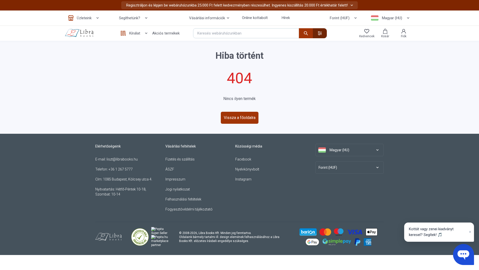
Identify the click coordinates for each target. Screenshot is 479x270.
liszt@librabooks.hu (122, 159)
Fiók (403, 36)
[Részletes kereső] (320, 33)
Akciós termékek (166, 33)
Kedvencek (366, 36)
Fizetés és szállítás (180, 159)
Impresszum (175, 179)
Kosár (385, 36)
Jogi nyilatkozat (177, 189)
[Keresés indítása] (306, 33)
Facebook (243, 159)
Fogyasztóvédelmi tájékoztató (189, 209)
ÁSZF (169, 169)
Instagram (243, 179)
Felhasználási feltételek (183, 199)
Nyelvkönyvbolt (247, 169)
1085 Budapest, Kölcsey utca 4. (127, 179)
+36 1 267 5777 (121, 169)
